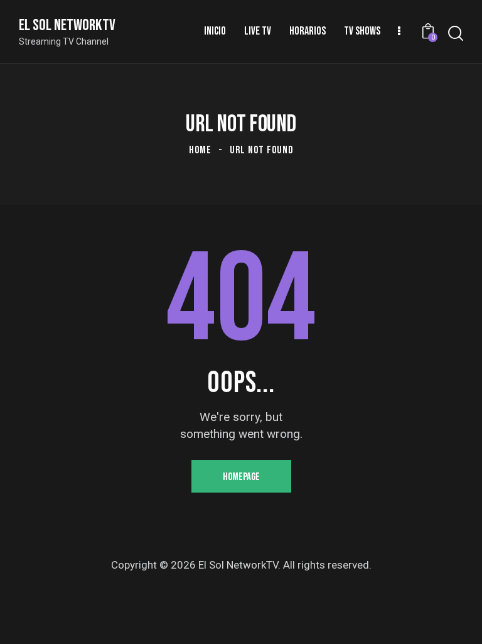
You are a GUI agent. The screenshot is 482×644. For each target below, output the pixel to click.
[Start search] (455, 33)
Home (200, 150)
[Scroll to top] (458, 620)
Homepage (241, 477)
